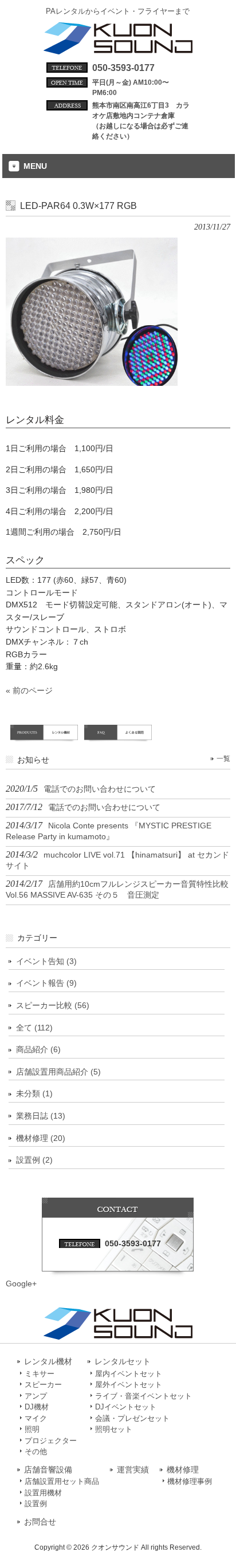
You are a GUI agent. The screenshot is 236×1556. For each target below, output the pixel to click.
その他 (36, 1451)
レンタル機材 (48, 1361)
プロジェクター (51, 1440)
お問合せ (40, 1522)
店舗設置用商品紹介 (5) (58, 1071)
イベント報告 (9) (46, 983)
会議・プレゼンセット (132, 1418)
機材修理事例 (189, 1481)
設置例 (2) (34, 1159)
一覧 (223, 758)
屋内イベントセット (128, 1373)
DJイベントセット (125, 1407)
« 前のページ (29, 690)
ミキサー (39, 1373)
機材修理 (183, 1470)
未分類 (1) (34, 1093)
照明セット (113, 1429)
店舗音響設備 (48, 1470)
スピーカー (43, 1384)
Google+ (21, 1283)
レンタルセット (123, 1361)
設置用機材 (43, 1492)
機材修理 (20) (40, 1138)
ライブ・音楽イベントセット (143, 1396)
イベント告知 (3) (46, 961)
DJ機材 (37, 1407)
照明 (32, 1429)
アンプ (36, 1396)
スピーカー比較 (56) (52, 1005)
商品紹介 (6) (38, 1049)
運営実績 (133, 1470)
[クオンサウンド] (118, 49)
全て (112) (34, 1027)
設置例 (36, 1503)
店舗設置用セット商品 (62, 1481)
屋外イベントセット (128, 1384)
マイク (36, 1418)
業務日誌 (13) (40, 1115)
